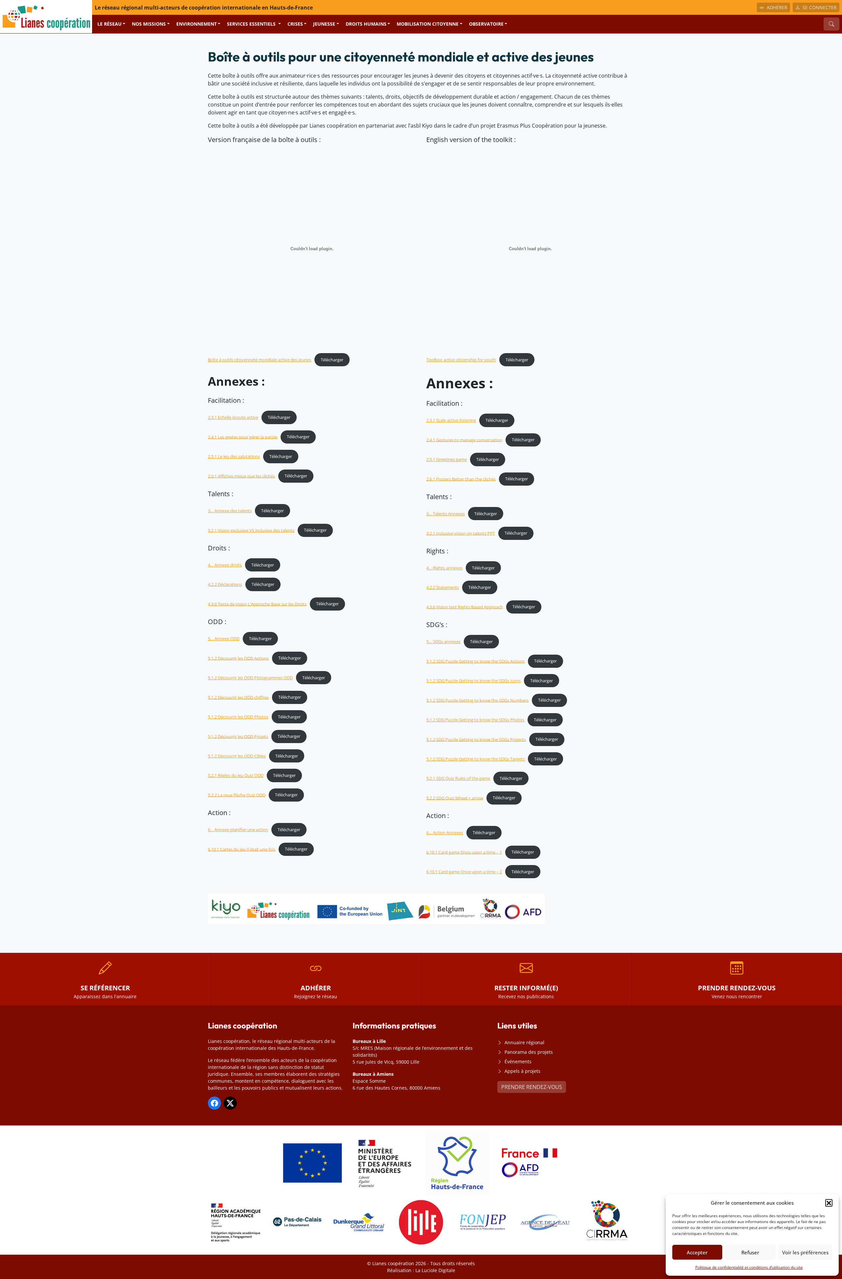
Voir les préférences (805, 1252)
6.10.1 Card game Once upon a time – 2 (464, 872)
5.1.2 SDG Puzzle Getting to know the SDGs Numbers (477, 700)
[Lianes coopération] (46, 16)
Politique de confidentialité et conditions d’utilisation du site (749, 1267)
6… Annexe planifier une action (238, 830)
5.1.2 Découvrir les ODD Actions (238, 658)
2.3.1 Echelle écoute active (233, 417)
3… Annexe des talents (230, 511)
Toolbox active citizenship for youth (461, 360)
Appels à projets (522, 1071)
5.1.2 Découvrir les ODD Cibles (237, 756)
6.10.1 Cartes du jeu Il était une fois (241, 849)
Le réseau (109, 24)
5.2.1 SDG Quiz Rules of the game (458, 778)
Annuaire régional (524, 1042)
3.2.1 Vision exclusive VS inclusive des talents (251, 530)
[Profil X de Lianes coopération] (230, 1103)
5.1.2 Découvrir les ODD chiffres (238, 697)
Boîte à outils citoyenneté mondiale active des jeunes (259, 360)
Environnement (196, 24)
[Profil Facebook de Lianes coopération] (214, 1103)
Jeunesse (324, 24)
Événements (518, 1061)
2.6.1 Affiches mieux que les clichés (241, 476)
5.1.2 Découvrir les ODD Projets (238, 736)
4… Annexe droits (225, 565)
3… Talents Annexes (445, 514)
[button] (829, 1202)
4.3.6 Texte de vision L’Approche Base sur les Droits (257, 604)
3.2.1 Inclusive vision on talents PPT (460, 533)
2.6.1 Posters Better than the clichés (461, 479)
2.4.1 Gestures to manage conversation (464, 440)
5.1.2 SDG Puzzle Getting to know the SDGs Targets (475, 759)
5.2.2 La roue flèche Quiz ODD (236, 795)
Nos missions (149, 24)
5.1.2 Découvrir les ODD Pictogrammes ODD (250, 678)
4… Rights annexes (444, 568)
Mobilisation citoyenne (427, 24)
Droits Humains (366, 24)
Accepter (697, 1252)
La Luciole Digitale (435, 1270)
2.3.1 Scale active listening (451, 420)
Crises (295, 24)
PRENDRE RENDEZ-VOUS (531, 1087)
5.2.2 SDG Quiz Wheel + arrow (454, 798)
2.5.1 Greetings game (446, 459)
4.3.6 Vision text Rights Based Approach (464, 607)
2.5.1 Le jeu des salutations (234, 456)
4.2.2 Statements (442, 587)
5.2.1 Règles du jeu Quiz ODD (235, 775)
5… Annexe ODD (223, 638)
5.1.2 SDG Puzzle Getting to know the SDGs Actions (475, 661)
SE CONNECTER (820, 7)
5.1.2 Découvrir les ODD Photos (238, 717)
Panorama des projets (529, 1052)
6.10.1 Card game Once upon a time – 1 (464, 852)
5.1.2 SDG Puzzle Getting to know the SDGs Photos (475, 720)
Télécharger (332, 360)
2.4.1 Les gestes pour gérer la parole (242, 437)
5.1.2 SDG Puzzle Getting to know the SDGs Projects (476, 739)
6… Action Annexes (444, 832)
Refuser (750, 1252)
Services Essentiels (252, 24)
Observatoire (486, 24)
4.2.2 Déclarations (225, 584)
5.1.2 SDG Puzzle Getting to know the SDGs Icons (473, 681)
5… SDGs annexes (443, 641)
